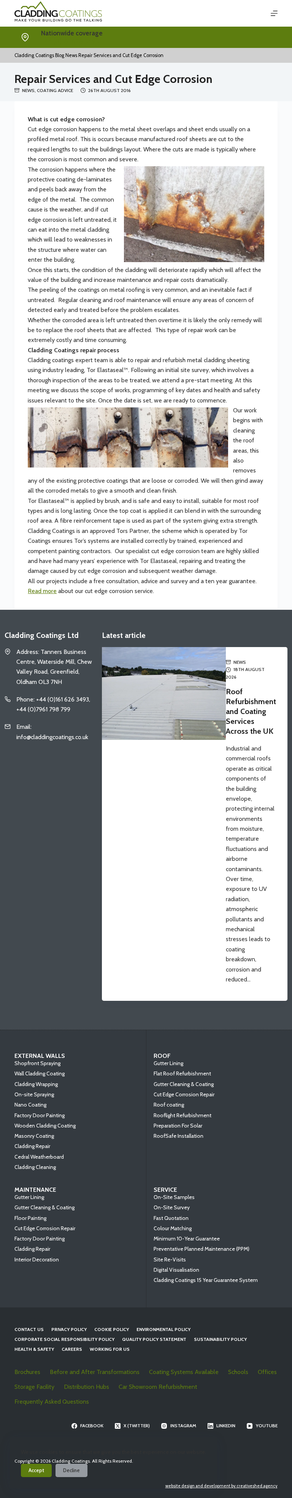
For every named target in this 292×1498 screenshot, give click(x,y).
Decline (71, 1470)
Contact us (29, 1329)
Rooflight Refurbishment (182, 1115)
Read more (42, 591)
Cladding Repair (32, 1146)
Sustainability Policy (220, 1339)
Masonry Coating (34, 1135)
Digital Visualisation (176, 1269)
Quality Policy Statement (154, 1339)
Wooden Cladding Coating (45, 1125)
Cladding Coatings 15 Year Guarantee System (206, 1280)
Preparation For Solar (178, 1125)
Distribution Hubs (86, 1386)
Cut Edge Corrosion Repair (184, 1094)
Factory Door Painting (39, 1115)
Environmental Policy (163, 1329)
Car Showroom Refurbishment (158, 1386)
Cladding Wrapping (36, 1084)
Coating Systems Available (184, 1372)
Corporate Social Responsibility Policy (64, 1339)
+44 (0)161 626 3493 (70, 41)
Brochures (27, 1372)
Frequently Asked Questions (51, 1401)
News (28, 90)
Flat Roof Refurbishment (182, 1073)
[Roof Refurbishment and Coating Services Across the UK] (164, 824)
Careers (72, 1349)
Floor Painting (30, 1218)
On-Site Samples (174, 1197)
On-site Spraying (34, 1094)
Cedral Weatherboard (39, 1156)
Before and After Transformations (95, 1372)
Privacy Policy (69, 1329)
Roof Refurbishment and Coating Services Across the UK (251, 711)
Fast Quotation (171, 1218)
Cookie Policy (111, 1329)
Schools (238, 1372)
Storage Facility (34, 1386)
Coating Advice (55, 90)
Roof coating (169, 1104)
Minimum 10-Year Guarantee (187, 1238)
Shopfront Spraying (37, 1063)
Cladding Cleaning (35, 1167)
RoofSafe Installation (178, 1135)
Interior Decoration (36, 1259)
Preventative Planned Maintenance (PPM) (201, 1248)
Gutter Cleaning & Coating (184, 1084)
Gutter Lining (168, 1063)
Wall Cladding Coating (39, 1073)
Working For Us (110, 1349)
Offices (267, 1372)
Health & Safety (34, 1349)
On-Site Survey (172, 1207)
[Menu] (274, 13)
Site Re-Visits (170, 1259)
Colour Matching (173, 1228)
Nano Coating (30, 1104)
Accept (36, 1470)
